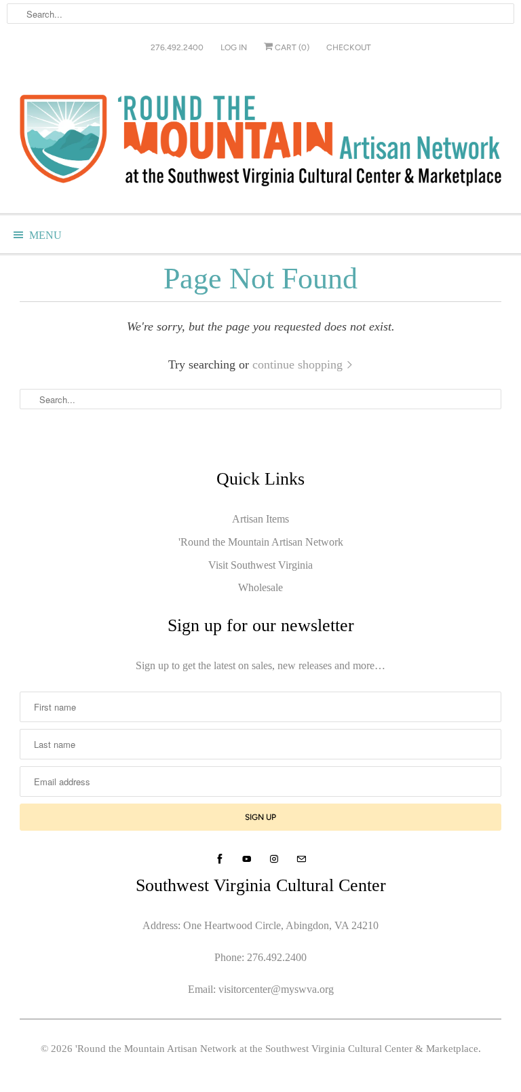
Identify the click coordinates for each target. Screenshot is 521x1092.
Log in (233, 47)
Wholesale (260, 587)
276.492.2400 (177, 47)
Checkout (348, 47)
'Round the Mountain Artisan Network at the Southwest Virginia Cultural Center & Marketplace (276, 1048)
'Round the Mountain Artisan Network (260, 542)
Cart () (291, 47)
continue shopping (299, 364)
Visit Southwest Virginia (260, 565)
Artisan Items (260, 519)
